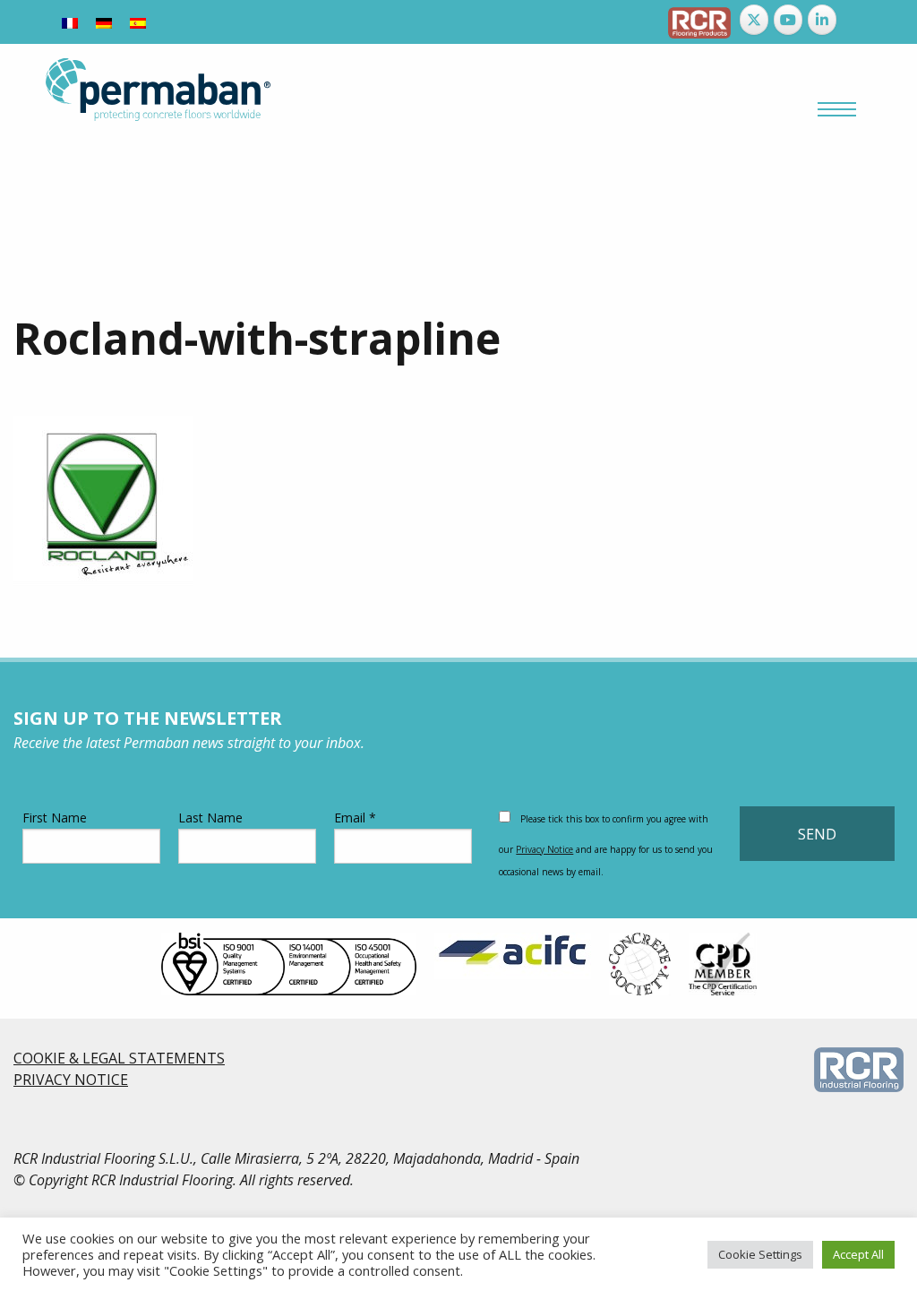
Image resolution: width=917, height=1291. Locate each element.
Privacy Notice (544, 849)
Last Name (210, 817)
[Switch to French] (70, 22)
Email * (355, 817)
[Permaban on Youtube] (788, 19)
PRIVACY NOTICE (70, 1079)
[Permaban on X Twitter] (754, 19)
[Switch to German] (104, 22)
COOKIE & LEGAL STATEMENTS (119, 1058)
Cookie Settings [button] (760, 1254)
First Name (54, 817)
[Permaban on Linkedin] (822, 19)
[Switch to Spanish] (138, 22)
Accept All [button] (858, 1254)
